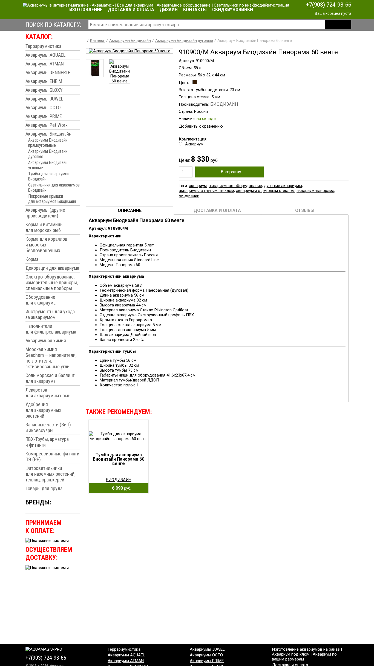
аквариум (198, 185)
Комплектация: (193, 142)
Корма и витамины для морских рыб (44, 227)
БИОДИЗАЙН (224, 104)
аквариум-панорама (315, 190)
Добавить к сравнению (201, 126)
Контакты (195, 9)
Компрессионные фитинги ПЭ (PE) (52, 456)
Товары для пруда (43, 488)
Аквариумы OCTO (43, 107)
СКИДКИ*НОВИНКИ (232, 9)
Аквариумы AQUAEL (45, 55)
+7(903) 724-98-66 (328, 4)
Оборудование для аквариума (40, 300)
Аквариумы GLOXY (44, 90)
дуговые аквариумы (283, 185)
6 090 (120, 488)
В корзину (231, 171)
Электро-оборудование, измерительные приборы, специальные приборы (51, 282)
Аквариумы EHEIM (43, 81)
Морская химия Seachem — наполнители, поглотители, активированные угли (50, 357)
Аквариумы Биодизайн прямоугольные (47, 142)
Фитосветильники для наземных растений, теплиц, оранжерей (50, 474)
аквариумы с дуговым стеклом (265, 190)
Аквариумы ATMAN (44, 64)
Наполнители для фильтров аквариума (50, 329)
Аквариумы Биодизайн (48, 134)
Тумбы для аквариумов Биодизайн (48, 176)
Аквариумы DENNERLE (47, 72)
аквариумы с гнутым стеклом (206, 190)
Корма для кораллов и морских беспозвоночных (46, 244)
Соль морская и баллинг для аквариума (49, 378)
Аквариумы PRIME (43, 116)
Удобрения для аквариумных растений (43, 410)
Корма (31, 259)
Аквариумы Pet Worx (46, 125)
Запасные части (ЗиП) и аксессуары (48, 427)
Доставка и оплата (131, 9)
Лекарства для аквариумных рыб (48, 392)
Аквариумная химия (45, 340)
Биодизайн (189, 195)
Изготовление (85, 9)
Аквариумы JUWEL (44, 99)
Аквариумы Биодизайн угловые (47, 165)
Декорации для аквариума (52, 268)
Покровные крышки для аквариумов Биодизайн (52, 199)
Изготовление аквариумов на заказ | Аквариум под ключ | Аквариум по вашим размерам (307, 654)
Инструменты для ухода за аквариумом (50, 314)
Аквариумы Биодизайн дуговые (47, 154)
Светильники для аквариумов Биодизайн (54, 187)
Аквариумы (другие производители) (45, 213)
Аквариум (194, 144)
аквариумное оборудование (235, 185)
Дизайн (169, 9)
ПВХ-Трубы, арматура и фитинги (47, 442)
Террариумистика (43, 46)
